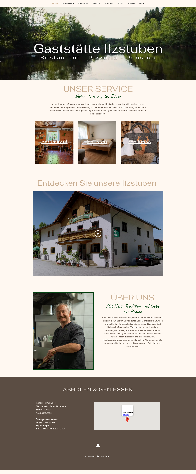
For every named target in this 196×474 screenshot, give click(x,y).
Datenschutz (103, 456)
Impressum (90, 456)
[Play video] (98, 233)
